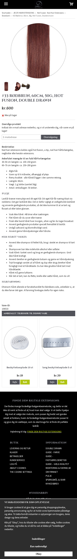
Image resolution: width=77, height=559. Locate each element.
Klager (14, 452)
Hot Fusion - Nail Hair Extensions (50, 13)
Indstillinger (38, 538)
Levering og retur (20, 448)
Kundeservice (17, 460)
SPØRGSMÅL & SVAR (55, 479)
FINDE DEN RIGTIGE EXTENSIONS (44, 431)
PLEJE (49, 475)
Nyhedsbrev (52, 483)
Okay (38, 553)
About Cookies (18, 468)
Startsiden (6, 13)
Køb (25, 382)
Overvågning (50, 137)
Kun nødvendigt (38, 546)
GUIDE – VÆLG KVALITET (57, 464)
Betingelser (16, 456)
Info (15, 382)
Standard (6, 15)
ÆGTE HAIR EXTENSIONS (24, 13)
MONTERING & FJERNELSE (58, 468)
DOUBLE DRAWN (54, 448)
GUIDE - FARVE (53, 452)
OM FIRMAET (52, 471)
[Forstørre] (38, 50)
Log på (13, 464)
